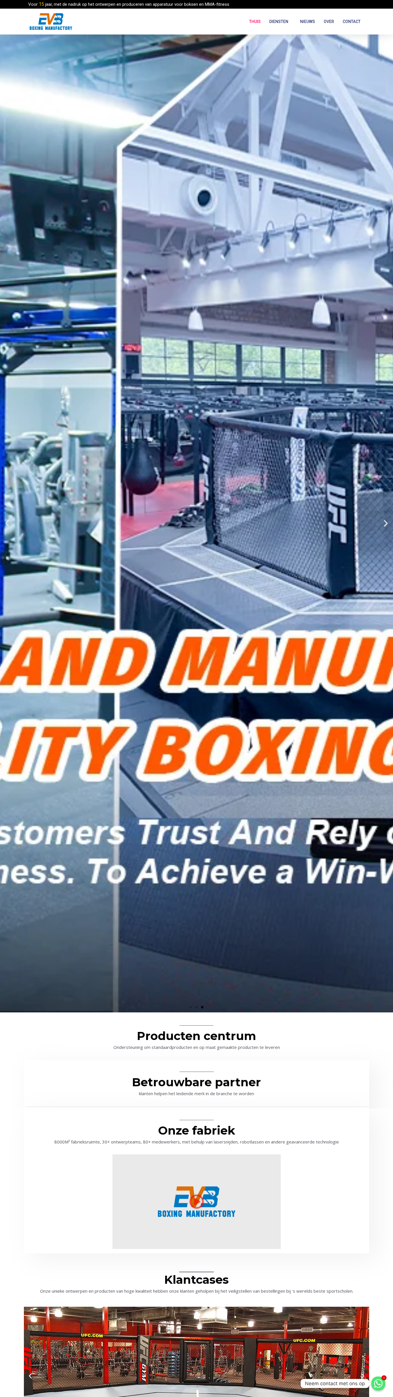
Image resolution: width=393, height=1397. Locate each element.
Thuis (255, 21)
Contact (351, 21)
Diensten (278, 21)
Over (329, 21)
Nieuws (307, 21)
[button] (191, 1007)
